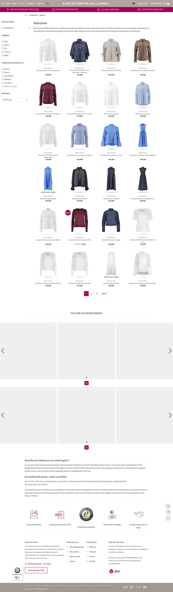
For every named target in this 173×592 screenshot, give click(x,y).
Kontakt (92, 561)
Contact (37, 585)
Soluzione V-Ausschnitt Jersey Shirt (48, 283)
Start (26, 15)
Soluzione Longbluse (111, 114)
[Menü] (21, 567)
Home (7, 3)
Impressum (46, 585)
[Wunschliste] (134, 3)
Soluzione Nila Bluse (79, 199)
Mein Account (75, 556)
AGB (54, 585)
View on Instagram (86, 383)
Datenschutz (62, 585)
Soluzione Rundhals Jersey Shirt (79, 240)
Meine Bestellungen (77, 547)
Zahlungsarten (85, 585)
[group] (28, 351)
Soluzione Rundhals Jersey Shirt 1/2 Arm (143, 241)
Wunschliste (74, 552)
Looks (14, 3)
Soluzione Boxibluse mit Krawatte (79, 114)
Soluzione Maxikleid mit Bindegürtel (143, 155)
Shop (22, 3)
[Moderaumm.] (86, 3)
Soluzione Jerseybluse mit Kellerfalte (142, 283)
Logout (72, 561)
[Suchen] (3, 3)
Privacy (92, 556)
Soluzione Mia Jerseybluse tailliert (142, 70)
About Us (28, 585)
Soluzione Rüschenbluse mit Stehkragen (48, 156)
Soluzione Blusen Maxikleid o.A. (142, 199)
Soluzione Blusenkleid (48, 199)
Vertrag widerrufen (36, 570)
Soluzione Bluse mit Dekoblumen (48, 70)
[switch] (17, 577)
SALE (47, 3)
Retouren (92, 552)
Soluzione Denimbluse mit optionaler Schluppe (79, 71)
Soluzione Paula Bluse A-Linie (111, 155)
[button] (142, 3)
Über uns (92, 547)
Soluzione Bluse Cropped (111, 240)
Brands (30, 3)
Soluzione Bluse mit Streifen (111, 70)
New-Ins (40, 3)
